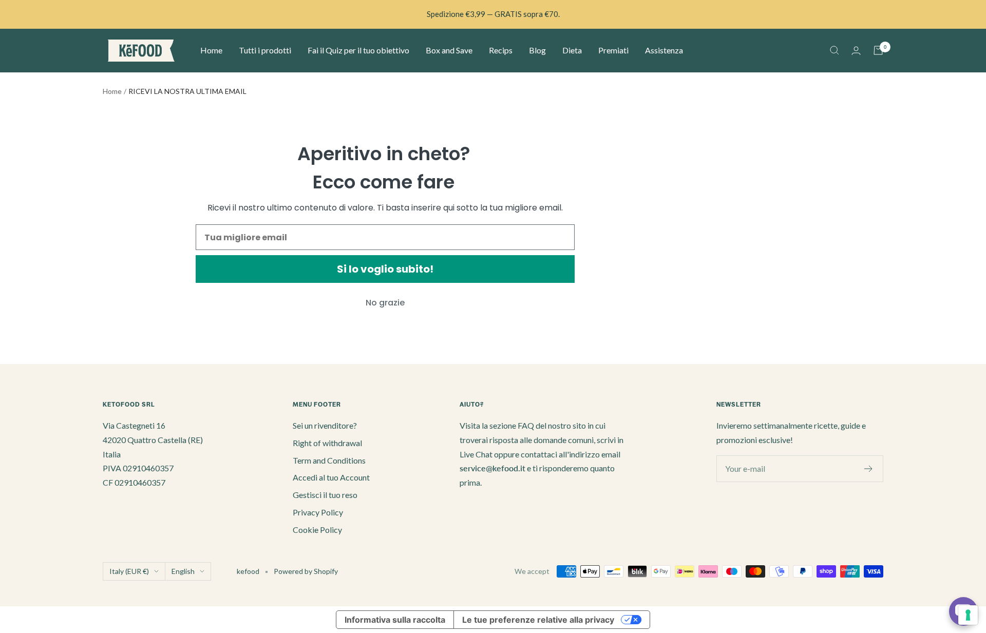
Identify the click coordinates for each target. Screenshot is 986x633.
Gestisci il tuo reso (325, 495)
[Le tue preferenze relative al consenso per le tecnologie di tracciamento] (968, 615)
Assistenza (664, 50)
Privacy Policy (318, 512)
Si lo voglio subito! (385, 269)
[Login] (856, 50)
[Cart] (878, 50)
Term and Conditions (329, 460)
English (183, 571)
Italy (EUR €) (129, 571)
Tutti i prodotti (265, 50)
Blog (537, 50)
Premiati (613, 50)
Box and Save (449, 50)
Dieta (572, 50)
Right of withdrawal (327, 443)
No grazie (385, 303)
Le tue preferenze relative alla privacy (538, 620)
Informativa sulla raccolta (395, 620)
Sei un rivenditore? (325, 425)
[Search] (834, 50)
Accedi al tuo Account (331, 477)
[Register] (868, 468)
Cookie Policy (317, 529)
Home (211, 50)
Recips (501, 50)
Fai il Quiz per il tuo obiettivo (358, 50)
